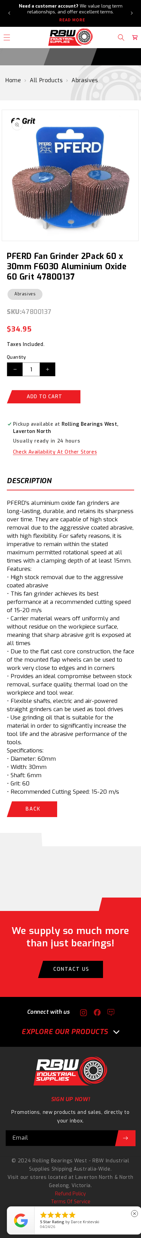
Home (13, 80)
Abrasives (85, 80)
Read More (72, 20)
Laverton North (94, 1177)
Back (33, 809)
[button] (121, 37)
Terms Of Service (70, 1201)
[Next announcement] (131, 13)
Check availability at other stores (55, 452)
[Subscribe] (125, 1138)
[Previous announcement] (9, 13)
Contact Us (71, 969)
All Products (46, 80)
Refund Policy (70, 1194)
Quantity (16, 357)
